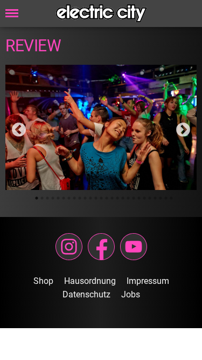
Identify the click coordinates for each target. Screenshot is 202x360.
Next (180, 127)
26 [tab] (171, 198)
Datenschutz (86, 294)
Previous (16, 127)
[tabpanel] (101, 127)
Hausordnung (90, 281)
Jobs (130, 294)
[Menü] (12, 13)
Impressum (148, 281)
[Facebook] (101, 246)
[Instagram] (68, 246)
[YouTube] (133, 246)
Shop (43, 281)
